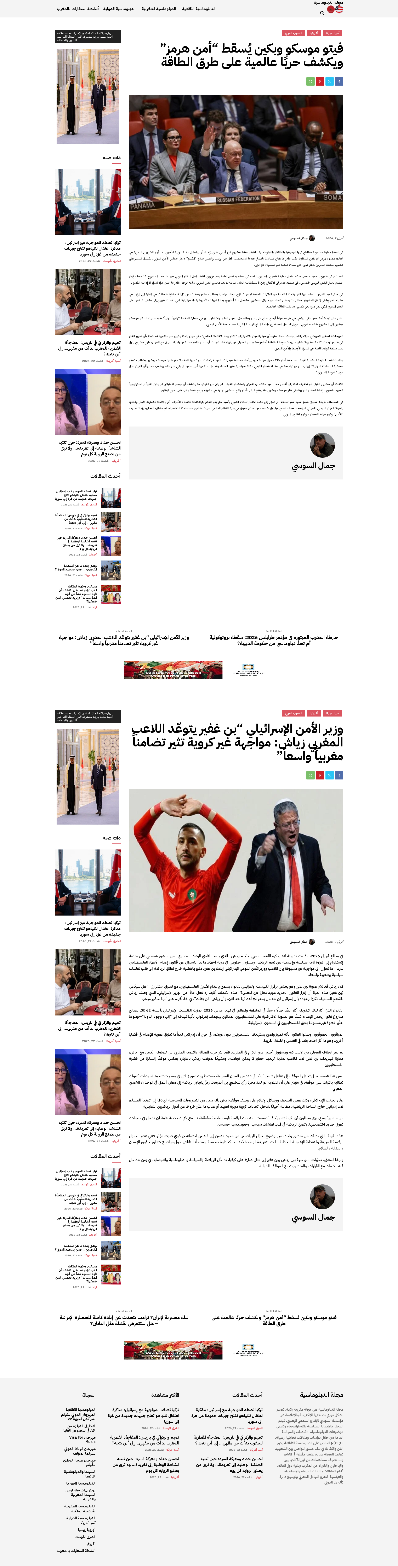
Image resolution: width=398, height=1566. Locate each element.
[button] (322, 12)
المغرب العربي (293, 33)
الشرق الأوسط (112, 261)
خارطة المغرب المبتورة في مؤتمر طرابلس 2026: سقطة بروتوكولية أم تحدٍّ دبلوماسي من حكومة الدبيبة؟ (274, 640)
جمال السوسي (298, 238)
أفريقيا (116, 461)
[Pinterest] (320, 81)
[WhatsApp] (310, 81)
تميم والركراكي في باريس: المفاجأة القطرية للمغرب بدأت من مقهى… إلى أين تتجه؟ (89, 348)
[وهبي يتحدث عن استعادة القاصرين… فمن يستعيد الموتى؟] (111, 570)
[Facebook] (339, 81)
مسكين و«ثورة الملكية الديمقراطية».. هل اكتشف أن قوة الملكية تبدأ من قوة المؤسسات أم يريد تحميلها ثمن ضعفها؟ (76, 594)
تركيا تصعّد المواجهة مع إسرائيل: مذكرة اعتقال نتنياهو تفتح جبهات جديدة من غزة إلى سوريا (92, 248)
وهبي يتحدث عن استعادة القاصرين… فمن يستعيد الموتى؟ (76, 567)
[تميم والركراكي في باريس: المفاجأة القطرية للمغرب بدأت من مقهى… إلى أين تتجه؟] (88, 302)
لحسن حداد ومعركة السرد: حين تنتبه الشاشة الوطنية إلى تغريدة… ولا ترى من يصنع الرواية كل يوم (89, 448)
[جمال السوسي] (312, 238)
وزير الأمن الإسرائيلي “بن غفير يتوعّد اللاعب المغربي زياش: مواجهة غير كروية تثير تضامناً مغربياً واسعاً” (124, 640)
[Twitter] (329, 81)
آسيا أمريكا (113, 361)
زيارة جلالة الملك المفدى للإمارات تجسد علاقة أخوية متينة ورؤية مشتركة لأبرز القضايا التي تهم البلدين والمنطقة (85, 36)
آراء (95, 607)
